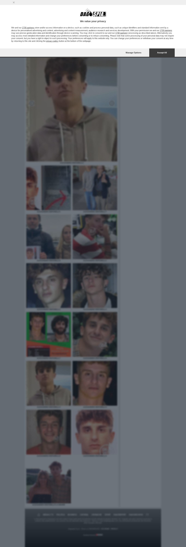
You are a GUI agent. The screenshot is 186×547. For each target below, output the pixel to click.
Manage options (133, 52)
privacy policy (52, 41)
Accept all (162, 52)
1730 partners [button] (28, 27)
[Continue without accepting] (13, 2)
